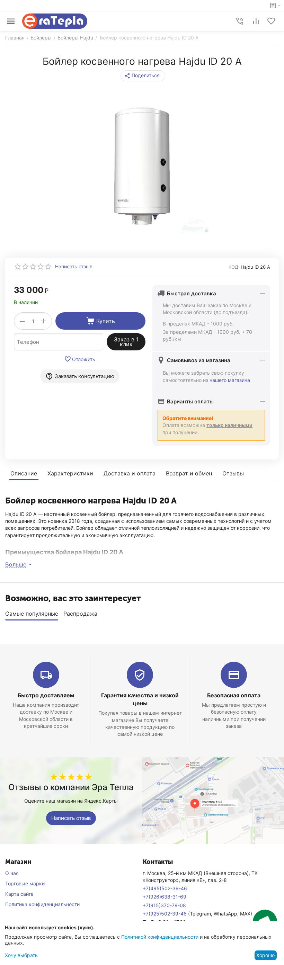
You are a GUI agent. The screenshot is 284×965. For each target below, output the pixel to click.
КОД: (234, 267)
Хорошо (265, 955)
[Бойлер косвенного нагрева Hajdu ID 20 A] (142, 166)
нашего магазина (230, 380)
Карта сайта (19, 894)
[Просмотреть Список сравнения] (255, 21)
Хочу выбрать (21, 955)
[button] (143, 76)
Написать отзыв (71, 818)
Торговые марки (25, 883)
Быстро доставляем (46, 695)
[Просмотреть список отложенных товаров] (271, 21)
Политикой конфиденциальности (159, 937)
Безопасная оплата (233, 695)
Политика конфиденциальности (42, 904)
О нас (12, 873)
